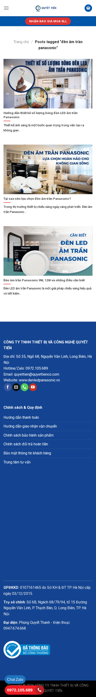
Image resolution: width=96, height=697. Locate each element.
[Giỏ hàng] (88, 8)
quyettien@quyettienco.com (36, 374)
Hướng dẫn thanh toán (21, 417)
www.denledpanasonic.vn (39, 380)
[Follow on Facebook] (8, 387)
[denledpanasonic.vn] (46, 8)
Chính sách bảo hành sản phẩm (28, 435)
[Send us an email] (16, 387)
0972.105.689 (37, 368)
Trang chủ (21, 42)
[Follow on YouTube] (33, 387)
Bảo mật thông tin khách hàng (27, 453)
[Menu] (6, 8)
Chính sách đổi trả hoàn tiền (25, 444)
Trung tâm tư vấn (17, 462)
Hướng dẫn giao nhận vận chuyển (30, 426)
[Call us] (24, 387)
